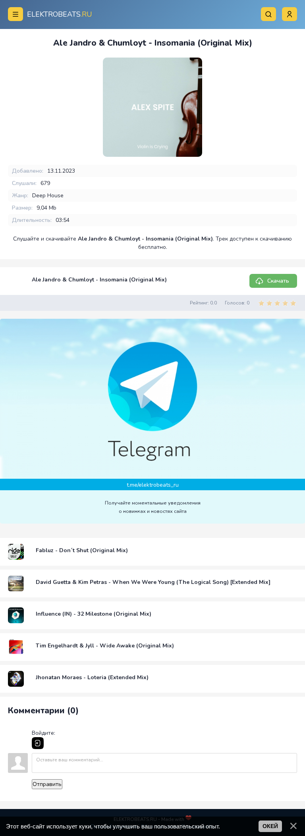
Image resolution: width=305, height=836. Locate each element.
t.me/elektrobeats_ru (153, 485)
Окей (270, 826)
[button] (289, 14)
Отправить (47, 784)
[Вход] (38, 743)
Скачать (278, 281)
